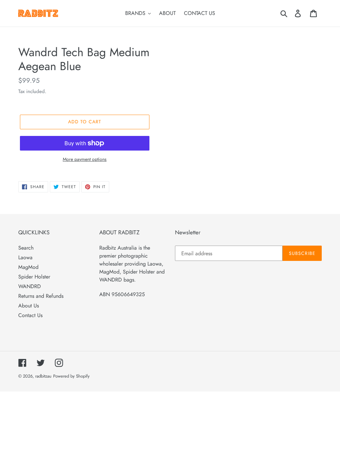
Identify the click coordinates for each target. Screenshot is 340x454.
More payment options (85, 159)
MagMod (28, 267)
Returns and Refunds (40, 296)
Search (26, 248)
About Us (28, 305)
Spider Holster (34, 277)
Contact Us (30, 315)
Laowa (25, 257)
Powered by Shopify (71, 376)
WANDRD (29, 286)
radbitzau (43, 376)
